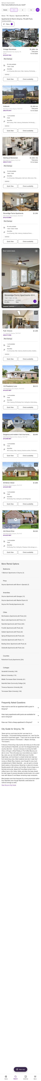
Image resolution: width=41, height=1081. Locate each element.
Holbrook (6, 106)
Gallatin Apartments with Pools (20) (12, 632)
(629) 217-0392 (7, 335)
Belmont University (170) (9, 675)
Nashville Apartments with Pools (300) (13, 624)
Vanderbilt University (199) (9, 671)
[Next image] (37, 37)
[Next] (37, 10)
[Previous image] (3, 37)
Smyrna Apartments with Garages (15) (13, 596)
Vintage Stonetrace (9, 49)
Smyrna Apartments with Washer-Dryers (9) (15, 600)
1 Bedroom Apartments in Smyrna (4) (13, 573)
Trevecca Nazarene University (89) (12, 687)
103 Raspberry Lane (10, 386)
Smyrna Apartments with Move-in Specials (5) (15, 584)
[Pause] (36, 252)
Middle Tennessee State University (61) (13, 679)
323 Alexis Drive (8, 531)
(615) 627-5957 (7, 390)
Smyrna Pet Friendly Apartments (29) (13, 604)
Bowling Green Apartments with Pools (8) (14, 644)
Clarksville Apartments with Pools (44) (13, 648)
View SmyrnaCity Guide (9, 785)
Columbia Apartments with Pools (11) (13, 640)
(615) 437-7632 (7, 55)
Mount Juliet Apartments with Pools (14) (14, 620)
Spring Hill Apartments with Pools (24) (13, 636)
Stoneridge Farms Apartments (13, 213)
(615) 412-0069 (7, 217)
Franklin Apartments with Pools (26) (12, 628)
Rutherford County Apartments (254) (13, 659)
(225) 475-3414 (7, 110)
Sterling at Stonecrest (10, 158)
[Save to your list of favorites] (36, 31)
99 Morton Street (8, 483)
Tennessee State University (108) (12, 691)
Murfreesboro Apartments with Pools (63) (14, 616)
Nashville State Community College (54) (14, 683)
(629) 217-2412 (7, 162)
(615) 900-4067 (7, 439)
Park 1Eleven (7, 331)
